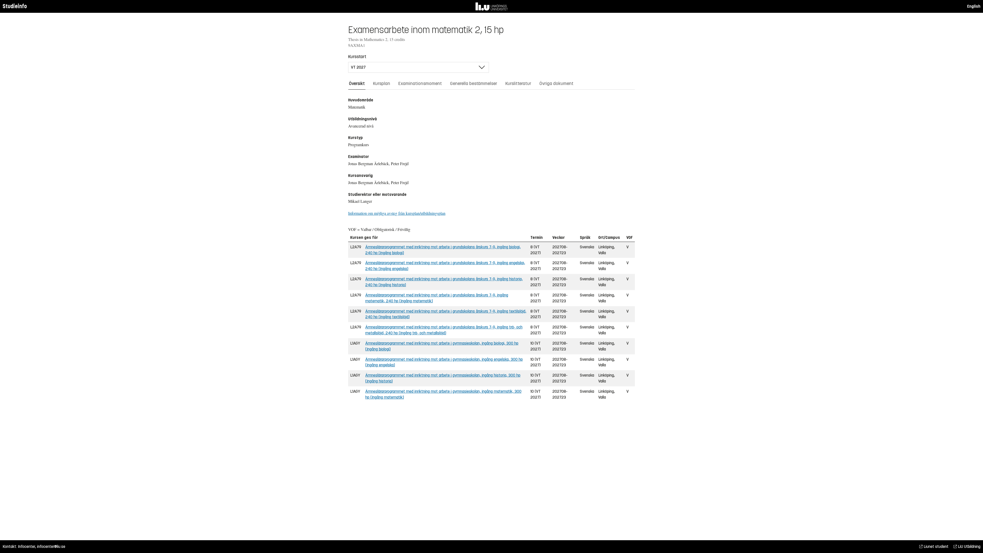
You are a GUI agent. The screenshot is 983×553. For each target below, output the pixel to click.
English (973, 6)
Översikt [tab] (357, 83)
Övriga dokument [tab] (556, 83)
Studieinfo (15, 6)
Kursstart (357, 56)
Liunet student (935, 546)
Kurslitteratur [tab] (518, 83)
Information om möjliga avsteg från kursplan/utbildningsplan (396, 213)
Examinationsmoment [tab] (420, 83)
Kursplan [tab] (381, 83)
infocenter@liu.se (51, 546)
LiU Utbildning (968, 546)
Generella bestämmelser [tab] (473, 83)
